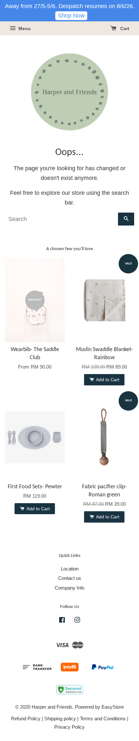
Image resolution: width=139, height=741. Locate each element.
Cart (124, 28)
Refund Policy (25, 718)
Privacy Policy (69, 727)
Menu (24, 28)
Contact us (69, 578)
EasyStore (113, 707)
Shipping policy (60, 718)
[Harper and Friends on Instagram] (77, 621)
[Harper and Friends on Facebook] (62, 621)
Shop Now (71, 15)
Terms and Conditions (103, 718)
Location (70, 568)
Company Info (69, 588)
